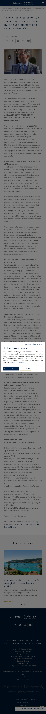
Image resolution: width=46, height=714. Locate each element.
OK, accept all (10, 368)
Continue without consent (33, 344)
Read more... (21, 362)
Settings (26, 368)
